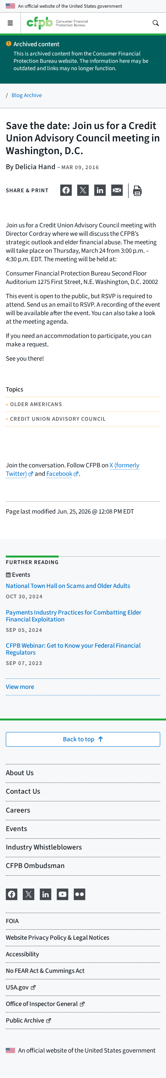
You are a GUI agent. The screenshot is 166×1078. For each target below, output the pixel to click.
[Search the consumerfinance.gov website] (155, 23)
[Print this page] (137, 190)
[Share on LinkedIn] (100, 189)
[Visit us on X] (28, 893)
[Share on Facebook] (66, 189)
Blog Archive (27, 95)
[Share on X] (83, 189)
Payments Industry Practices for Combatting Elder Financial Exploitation (73, 616)
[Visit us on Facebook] (11, 893)
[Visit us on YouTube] (62, 893)
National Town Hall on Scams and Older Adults (68, 586)
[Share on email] (117, 189)
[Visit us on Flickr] (79, 893)
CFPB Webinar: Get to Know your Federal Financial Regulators (73, 649)
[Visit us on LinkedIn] (45, 893)
